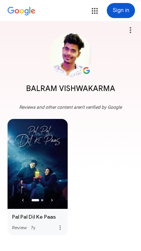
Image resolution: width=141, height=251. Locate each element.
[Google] (21, 11)
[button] (94, 10)
